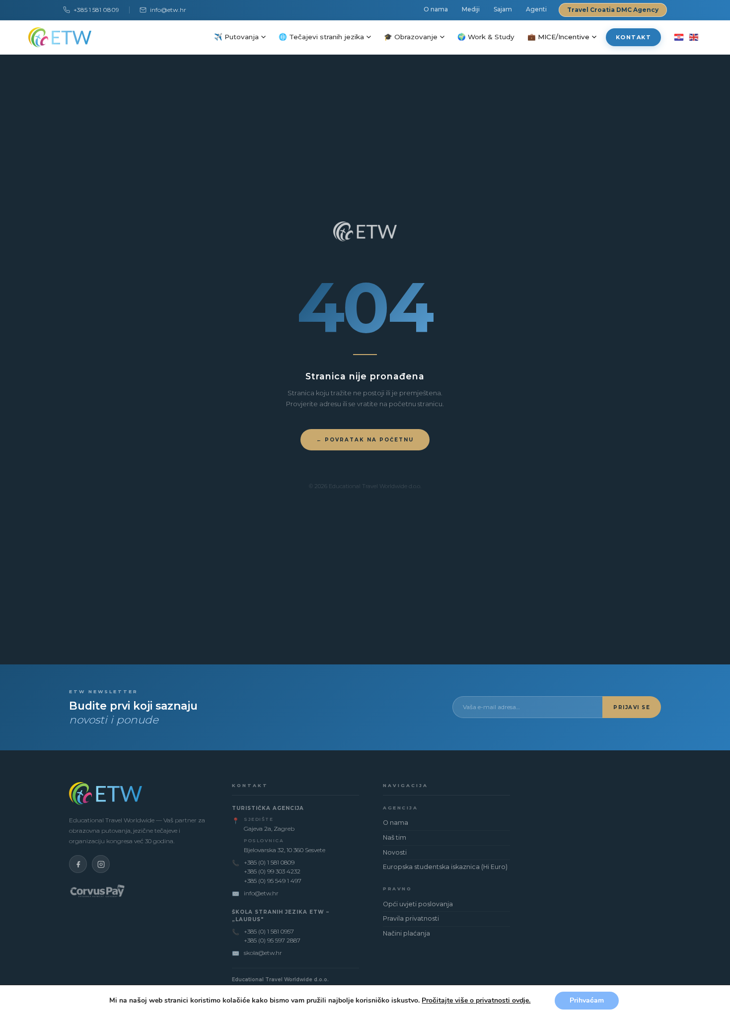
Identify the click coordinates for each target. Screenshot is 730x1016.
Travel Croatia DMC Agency (612, 9)
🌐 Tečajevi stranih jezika (321, 37)
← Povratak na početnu (365, 439)
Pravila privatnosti (411, 918)
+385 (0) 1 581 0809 (269, 862)
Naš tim (394, 837)
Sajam (503, 9)
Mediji (471, 9)
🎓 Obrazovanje (411, 37)
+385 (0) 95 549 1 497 (272, 880)
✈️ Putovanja (236, 37)
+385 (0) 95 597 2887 (272, 940)
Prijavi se (631, 707)
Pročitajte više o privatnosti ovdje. (476, 1000)
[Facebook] (78, 864)
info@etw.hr (168, 9)
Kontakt (634, 37)
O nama (436, 9)
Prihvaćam (587, 1000)
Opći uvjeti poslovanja (418, 904)
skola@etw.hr (263, 952)
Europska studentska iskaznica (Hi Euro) (445, 867)
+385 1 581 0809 (96, 9)
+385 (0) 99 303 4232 (272, 871)
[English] (693, 37)
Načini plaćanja (406, 933)
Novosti (395, 852)
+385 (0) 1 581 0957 (269, 931)
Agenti (536, 9)
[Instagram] (101, 864)
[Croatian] (678, 37)
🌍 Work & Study (485, 37)
